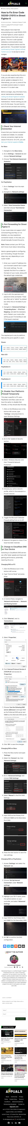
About (7, 1096)
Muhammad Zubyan (6, 22)
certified (8, 24)
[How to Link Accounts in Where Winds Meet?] (7, 1068)
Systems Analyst (8, 967)
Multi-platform (14, 8)
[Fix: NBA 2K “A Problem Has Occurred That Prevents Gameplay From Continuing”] (21, 1068)
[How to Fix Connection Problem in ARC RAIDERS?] (21, 1033)
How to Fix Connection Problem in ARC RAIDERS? (21, 1040)
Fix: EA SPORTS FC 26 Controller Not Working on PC (20, 1057)
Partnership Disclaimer (10, 1104)
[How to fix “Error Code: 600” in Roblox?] (7, 1033)
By (2, 22)
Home (3, 8)
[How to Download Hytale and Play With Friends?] (7, 1050)
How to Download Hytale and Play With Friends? (6, 1057)
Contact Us (21, 1104)
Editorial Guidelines (17, 1101)
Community (14, 1096)
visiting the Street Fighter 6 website (13, 97)
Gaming (8, 8)
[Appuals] (14, 3)
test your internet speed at (12, 142)
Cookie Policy (13, 1099)
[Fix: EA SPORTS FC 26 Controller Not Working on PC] (21, 1050)
